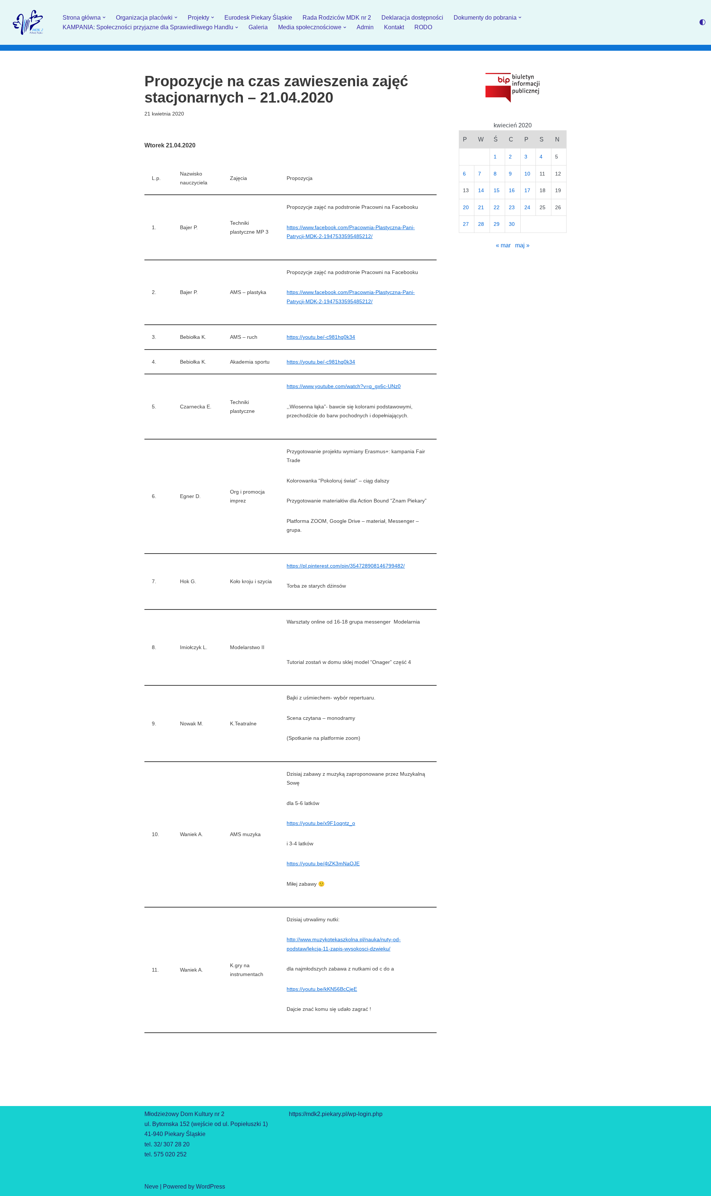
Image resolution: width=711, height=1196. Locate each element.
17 (527, 190)
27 (466, 224)
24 (527, 207)
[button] (104, 17)
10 (527, 174)
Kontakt (394, 27)
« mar (503, 245)
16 (512, 190)
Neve (151, 1186)
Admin (365, 27)
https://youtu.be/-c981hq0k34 (321, 337)
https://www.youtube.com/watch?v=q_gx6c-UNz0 (344, 386)
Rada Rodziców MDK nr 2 (337, 17)
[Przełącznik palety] (702, 22)
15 (497, 190)
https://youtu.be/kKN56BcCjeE (322, 989)
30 (512, 224)
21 (481, 207)
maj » (522, 245)
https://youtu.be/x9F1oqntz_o (321, 823)
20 (466, 207)
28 (481, 224)
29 (497, 224)
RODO (423, 27)
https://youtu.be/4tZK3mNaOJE (323, 863)
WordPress (210, 1186)
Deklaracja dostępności (412, 17)
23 (512, 207)
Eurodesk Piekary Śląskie (258, 17)
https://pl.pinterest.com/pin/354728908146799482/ (346, 566)
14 (481, 190)
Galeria (258, 27)
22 (497, 207)
